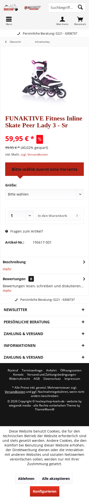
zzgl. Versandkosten (34, 154)
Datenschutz (52, 379)
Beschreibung (14, 262)
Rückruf (13, 370)
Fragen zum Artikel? (26, 231)
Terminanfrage (32, 370)
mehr (7, 269)
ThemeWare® (44, 409)
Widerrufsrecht (19, 379)
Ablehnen (26, 478)
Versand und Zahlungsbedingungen (51, 375)
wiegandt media (20, 405)
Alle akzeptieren (56, 478)
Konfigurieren (44, 491)
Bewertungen (14, 278)
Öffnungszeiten (70, 370)
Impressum (72, 379)
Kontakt (18, 375)
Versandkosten (15, 392)
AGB (37, 379)
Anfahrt (51, 370)
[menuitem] (80, 20)
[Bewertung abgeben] (44, 132)
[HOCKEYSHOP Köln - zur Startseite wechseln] (22, 7)
